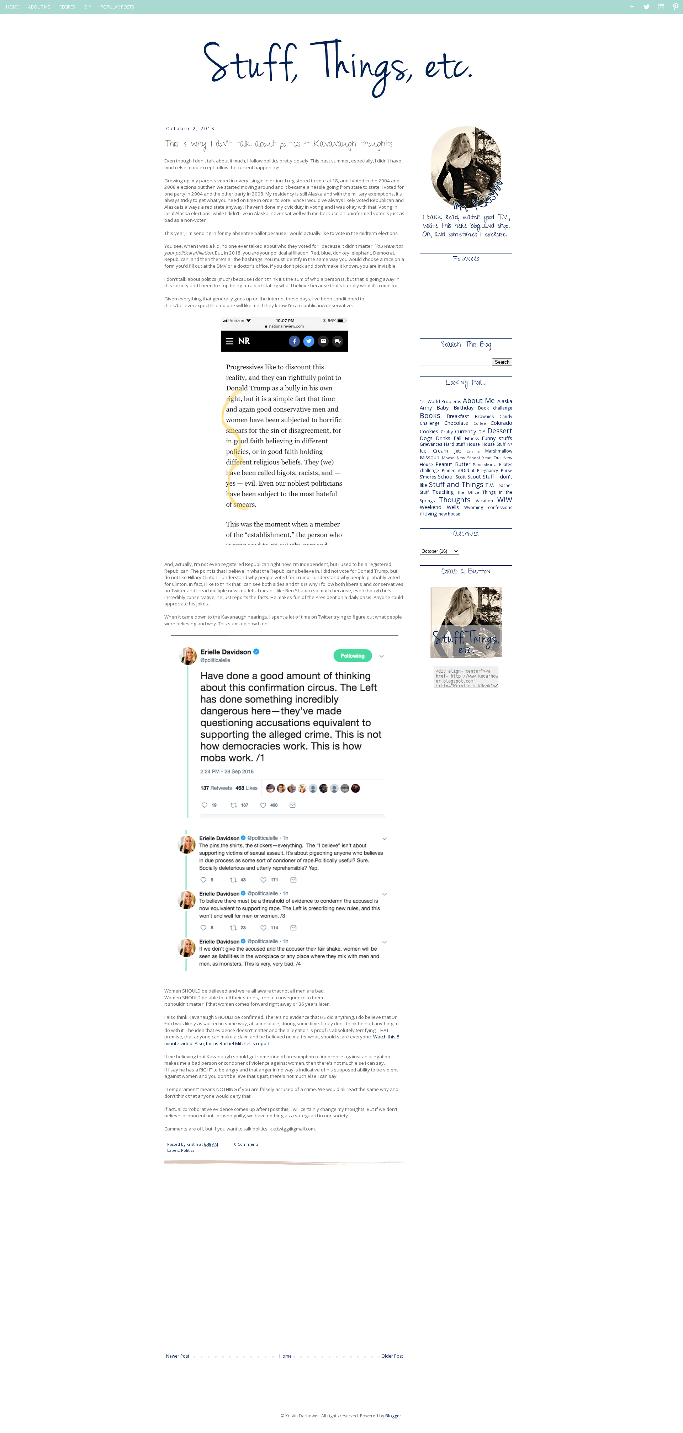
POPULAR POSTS (117, 7)
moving (428, 513)
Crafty (447, 432)
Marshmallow (498, 451)
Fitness (472, 438)
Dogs (426, 438)
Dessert (499, 430)
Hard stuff (454, 444)
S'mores (428, 477)
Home (285, 1356)
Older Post (392, 1356)
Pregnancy (487, 470)
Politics (187, 1150)
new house (449, 514)
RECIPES (67, 7)
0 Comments (246, 1144)
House (473, 444)
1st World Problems (440, 402)
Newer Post (177, 1356)
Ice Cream (434, 450)
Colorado (501, 422)
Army (426, 407)
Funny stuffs (497, 438)
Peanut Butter (452, 464)
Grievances (431, 444)
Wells (453, 507)
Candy (505, 416)
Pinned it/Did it (458, 470)
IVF (509, 444)
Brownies (484, 416)
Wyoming (473, 507)
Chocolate (456, 422)
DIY (87, 7)
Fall (457, 438)
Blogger (393, 1416)
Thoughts (454, 499)
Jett (458, 451)
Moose (448, 457)
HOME (12, 7)
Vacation (484, 501)
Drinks (443, 438)
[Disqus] (284, 1258)
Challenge (430, 423)
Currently (465, 431)
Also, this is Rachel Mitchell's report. (233, 1043)
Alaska (504, 401)
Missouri (429, 457)
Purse (506, 470)
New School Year (474, 457)
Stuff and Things (456, 484)
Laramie (473, 451)
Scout (474, 476)
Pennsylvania (485, 464)
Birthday (463, 407)
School (446, 476)
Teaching (443, 491)
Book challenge (495, 408)
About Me (479, 400)
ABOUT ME (39, 7)
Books (430, 415)
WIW (504, 499)
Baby (442, 407)
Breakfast (457, 416)
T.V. (489, 485)
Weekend (430, 507)
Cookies (429, 431)
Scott (461, 477)
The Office (468, 492)
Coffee (479, 423)
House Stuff (493, 444)
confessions (500, 507)
